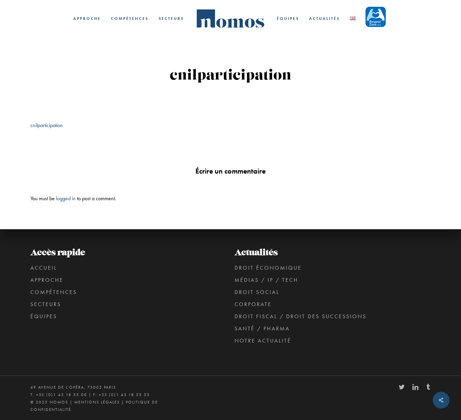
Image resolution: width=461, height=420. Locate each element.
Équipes (43, 316)
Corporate (253, 304)
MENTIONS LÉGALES (97, 402)
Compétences (53, 292)
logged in (66, 198)
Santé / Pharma (262, 328)
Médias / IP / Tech (266, 279)
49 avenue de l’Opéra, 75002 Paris (73, 387)
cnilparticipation (46, 125)
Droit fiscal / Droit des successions (301, 316)
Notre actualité (263, 340)
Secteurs (45, 304)
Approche (46, 279)
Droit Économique (268, 267)
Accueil (43, 267)
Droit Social (257, 292)
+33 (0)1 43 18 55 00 (61, 394)
